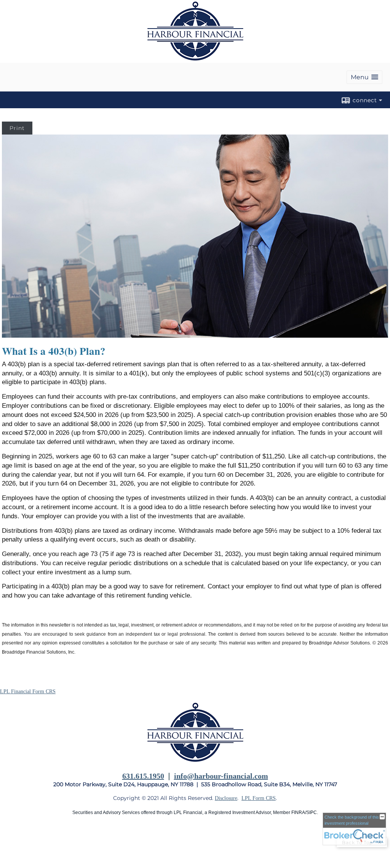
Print (17, 128)
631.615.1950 (143, 776)
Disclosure (226, 798)
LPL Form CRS (258, 798)
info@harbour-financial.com (221, 776)
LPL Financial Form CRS (28, 691)
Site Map (9, 836)
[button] (364, 77)
